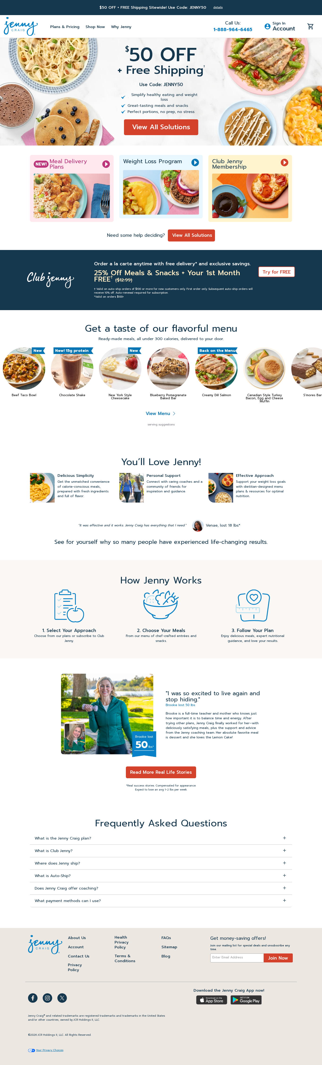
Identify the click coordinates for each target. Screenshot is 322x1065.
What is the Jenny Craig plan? (63, 838)
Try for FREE (277, 271)
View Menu (159, 413)
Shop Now (95, 27)
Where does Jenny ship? (57, 863)
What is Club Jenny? (54, 851)
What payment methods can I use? (68, 901)
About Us (77, 938)
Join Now (278, 958)
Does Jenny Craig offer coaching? (66, 888)
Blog (165, 956)
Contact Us (78, 956)
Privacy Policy (75, 967)
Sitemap (169, 947)
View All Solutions (161, 127)
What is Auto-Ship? (53, 876)
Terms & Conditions (125, 958)
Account (76, 947)
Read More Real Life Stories (161, 772)
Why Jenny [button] (121, 27)
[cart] (310, 26)
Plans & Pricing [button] (64, 27)
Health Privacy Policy (122, 942)
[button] (279, 26)
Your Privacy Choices (49, 1050)
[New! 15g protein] (72, 368)
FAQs (166, 938)
